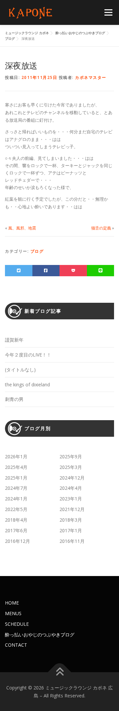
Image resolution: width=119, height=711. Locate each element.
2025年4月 (16, 467)
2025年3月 (71, 467)
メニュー (108, 12)
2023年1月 (71, 498)
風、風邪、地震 (22, 228)
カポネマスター (90, 77)
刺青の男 (14, 399)
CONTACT (16, 645)
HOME (12, 603)
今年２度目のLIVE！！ (28, 355)
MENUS (13, 613)
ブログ (37, 251)
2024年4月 (71, 488)
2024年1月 (16, 498)
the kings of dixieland (27, 384)
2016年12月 (17, 541)
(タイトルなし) (20, 369)
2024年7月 (16, 488)
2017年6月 (16, 530)
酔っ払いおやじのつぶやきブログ (39, 634)
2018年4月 (16, 520)
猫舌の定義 (101, 228)
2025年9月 (71, 456)
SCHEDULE (17, 624)
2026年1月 (16, 456)
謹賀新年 (14, 340)
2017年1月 (71, 530)
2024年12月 (72, 478)
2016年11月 (72, 541)
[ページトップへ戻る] (59, 672)
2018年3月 (71, 520)
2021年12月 (72, 509)
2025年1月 (16, 478)
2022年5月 (16, 509)
